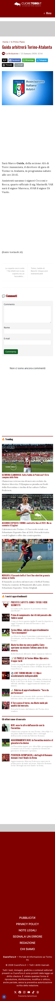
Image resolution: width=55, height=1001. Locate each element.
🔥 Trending (7, 439)
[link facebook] (20, 992)
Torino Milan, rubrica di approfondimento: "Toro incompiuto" (30, 631)
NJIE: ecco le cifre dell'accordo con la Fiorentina (27, 726)
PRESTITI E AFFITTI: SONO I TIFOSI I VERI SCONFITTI (29, 604)
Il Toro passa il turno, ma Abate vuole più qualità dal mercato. (29, 704)
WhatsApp (29, 60)
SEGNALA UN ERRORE (27, 936)
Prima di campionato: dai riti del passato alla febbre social (31, 616)
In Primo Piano (18, 42)
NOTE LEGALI (27, 930)
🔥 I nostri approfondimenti (14, 596)
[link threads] (37, 992)
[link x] (15, 992)
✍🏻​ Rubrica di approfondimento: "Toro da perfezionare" (30, 691)
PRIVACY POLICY (27, 924)
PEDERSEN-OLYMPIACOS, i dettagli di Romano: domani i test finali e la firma (31, 756)
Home (5, 42)
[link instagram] (24, 992)
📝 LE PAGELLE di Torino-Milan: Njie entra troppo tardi (29, 659)
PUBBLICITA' (27, 917)
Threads (9, 65)
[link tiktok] (33, 992)
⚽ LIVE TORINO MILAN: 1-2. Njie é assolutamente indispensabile (26, 674)
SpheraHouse (32, 996)
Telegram (43, 60)
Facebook (16, 60)
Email (20, 65)
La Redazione (12, 53)
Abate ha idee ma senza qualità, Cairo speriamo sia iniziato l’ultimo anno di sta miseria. (29, 647)
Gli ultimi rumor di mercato (14, 719)
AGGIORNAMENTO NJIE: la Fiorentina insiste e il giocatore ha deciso (32, 741)
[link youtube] (29, 992)
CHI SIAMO (27, 949)
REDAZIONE (27, 942)
